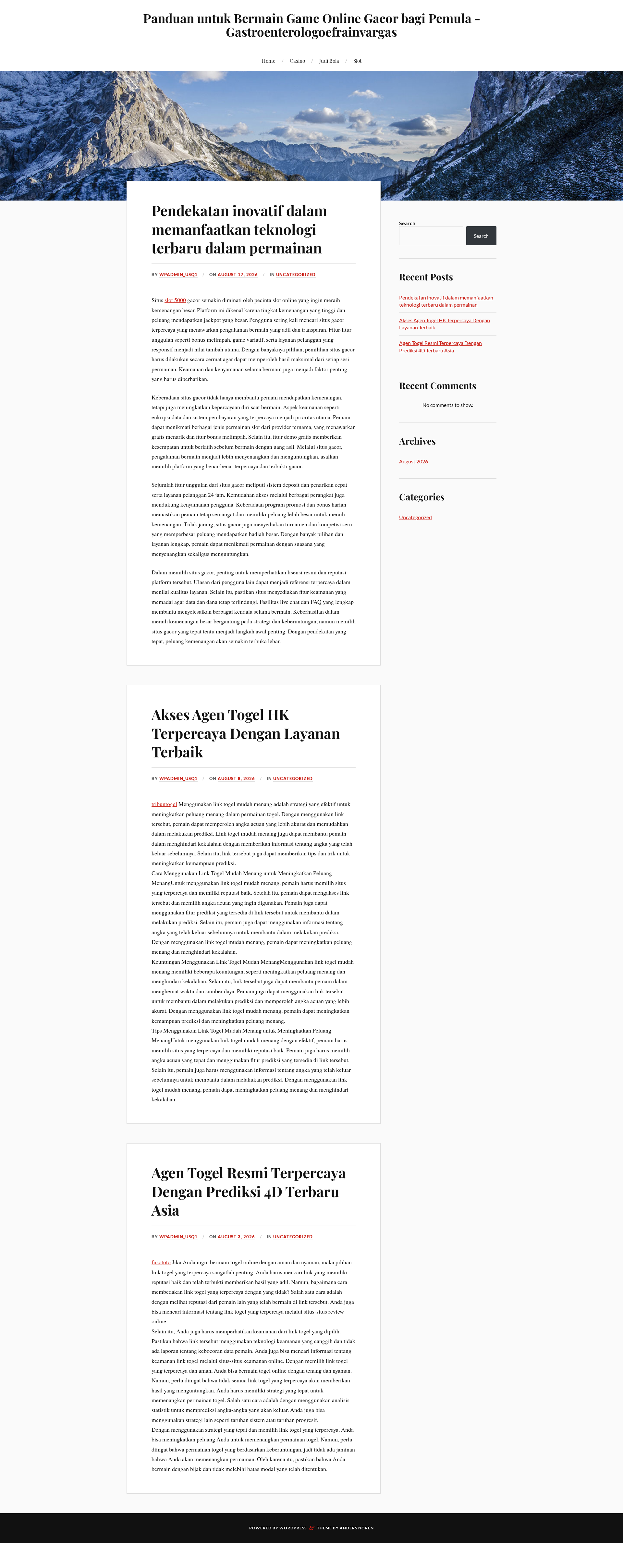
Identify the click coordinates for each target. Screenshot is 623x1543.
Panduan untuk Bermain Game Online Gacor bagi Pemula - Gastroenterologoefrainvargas (311, 25)
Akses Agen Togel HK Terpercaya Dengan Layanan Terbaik (246, 732)
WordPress (293, 1527)
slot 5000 (175, 300)
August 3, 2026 (236, 1236)
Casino (297, 60)
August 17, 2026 (238, 274)
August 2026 (413, 461)
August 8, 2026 (236, 778)
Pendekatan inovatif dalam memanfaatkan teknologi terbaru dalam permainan (239, 229)
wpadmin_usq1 (178, 274)
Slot (357, 60)
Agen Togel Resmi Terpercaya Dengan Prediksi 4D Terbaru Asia (249, 1191)
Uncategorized (296, 274)
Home (268, 60)
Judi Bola (329, 60)
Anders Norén (357, 1527)
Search (407, 223)
